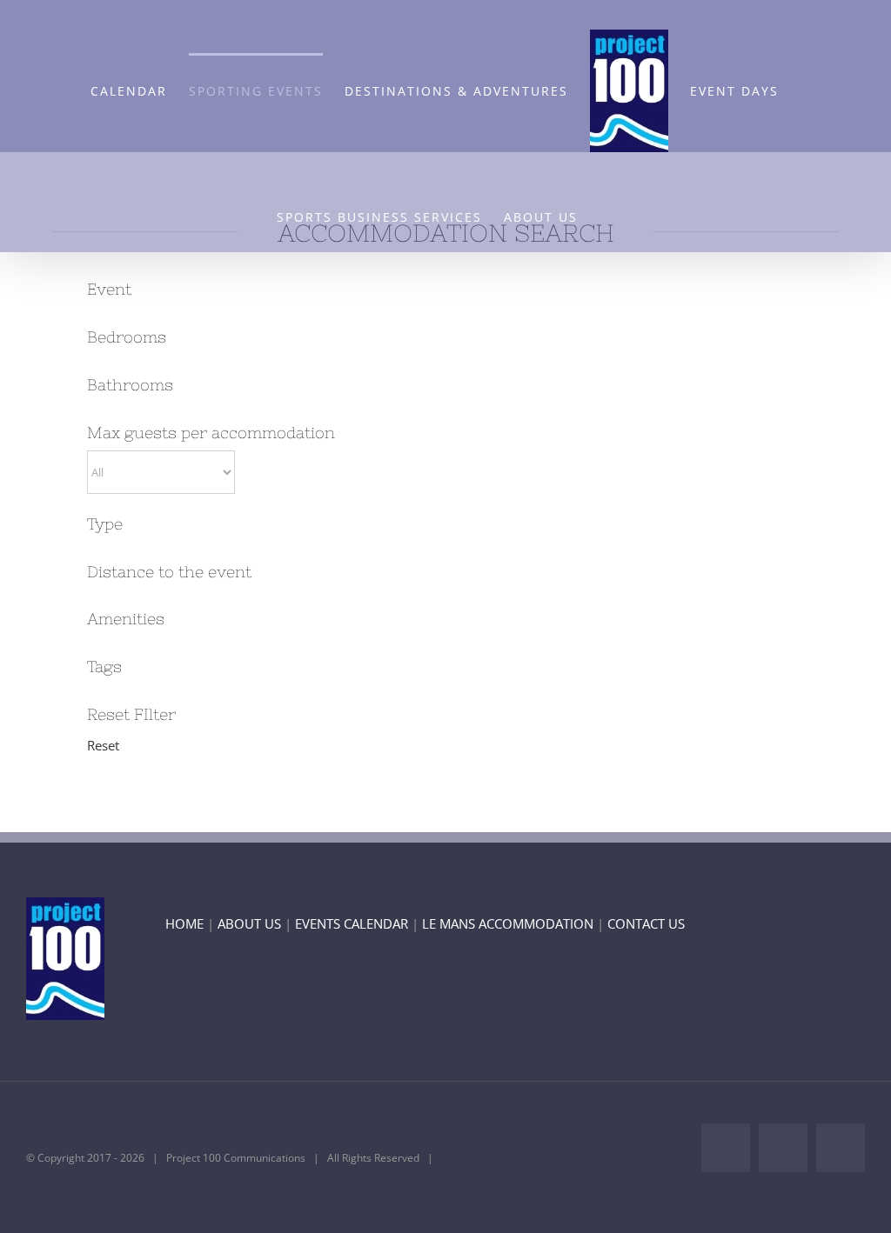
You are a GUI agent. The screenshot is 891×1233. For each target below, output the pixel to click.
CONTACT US (646, 923)
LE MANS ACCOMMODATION (507, 923)
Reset (103, 745)
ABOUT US (249, 923)
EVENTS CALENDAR (351, 923)
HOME (184, 923)
